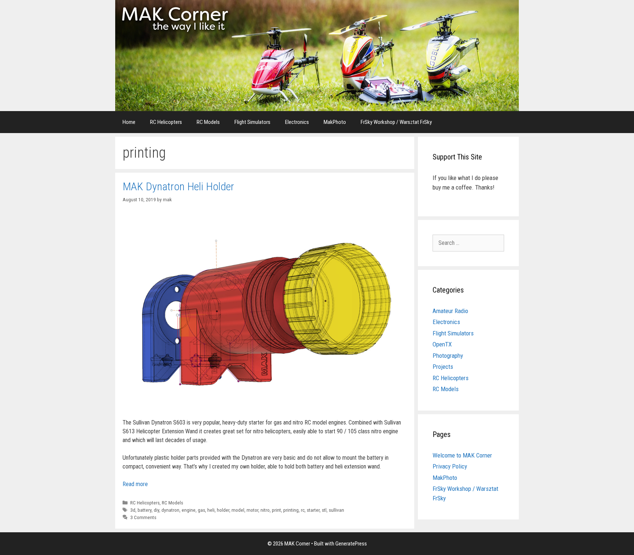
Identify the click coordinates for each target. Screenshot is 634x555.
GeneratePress (351, 543)
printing (291, 510)
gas (201, 510)
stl (324, 510)
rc (303, 510)
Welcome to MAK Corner (462, 455)
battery (145, 510)
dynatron (170, 510)
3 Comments (143, 517)
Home (129, 122)
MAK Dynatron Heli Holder (178, 186)
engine (189, 510)
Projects (443, 366)
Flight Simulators (252, 122)
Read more (135, 484)
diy (156, 510)
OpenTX (442, 344)
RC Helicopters (166, 122)
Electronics (297, 122)
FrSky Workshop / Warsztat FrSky (396, 122)
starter (313, 510)
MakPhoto (335, 122)
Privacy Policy (450, 466)
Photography (448, 355)
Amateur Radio (450, 311)
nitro (265, 510)
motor (252, 510)
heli (211, 510)
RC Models (208, 122)
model (238, 510)
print (276, 510)
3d (132, 510)
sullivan (336, 510)
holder (223, 510)
